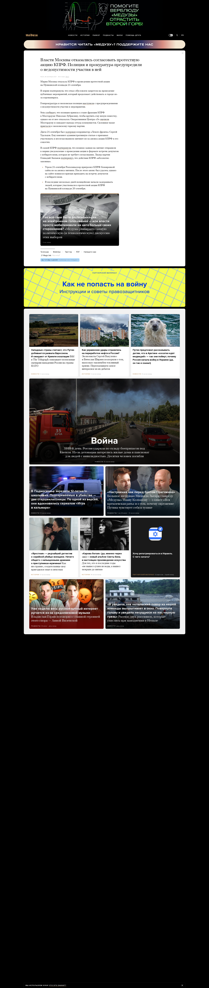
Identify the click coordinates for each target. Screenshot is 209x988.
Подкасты (108, 35)
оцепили (104, 119)
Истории (85, 35)
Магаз (120, 35)
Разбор (96, 35)
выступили (88, 103)
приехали (45, 126)
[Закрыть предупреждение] (182, 985)
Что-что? (56, 255)
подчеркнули (64, 148)
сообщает (50, 113)
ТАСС (67, 77)
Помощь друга (133, 35)
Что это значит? (57, 985)
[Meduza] (32, 35)
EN (182, 35)
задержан (70, 132)
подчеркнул (67, 158)
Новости (72, 35)
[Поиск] (177, 35)
